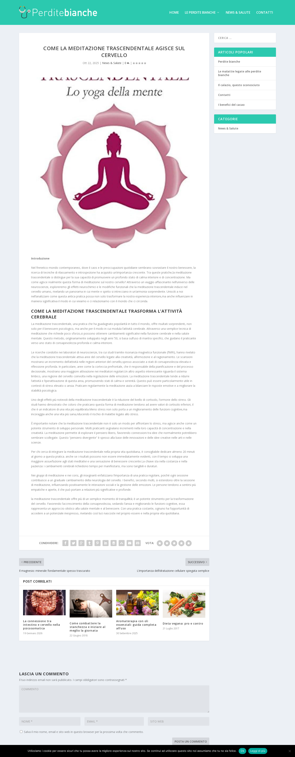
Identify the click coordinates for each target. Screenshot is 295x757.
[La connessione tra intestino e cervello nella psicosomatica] (44, 602)
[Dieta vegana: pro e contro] (184, 604)
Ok (242, 750)
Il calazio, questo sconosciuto (239, 85)
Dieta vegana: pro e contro (183, 623)
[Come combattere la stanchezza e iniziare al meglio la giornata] (91, 604)
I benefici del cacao (231, 105)
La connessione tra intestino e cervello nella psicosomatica (41, 624)
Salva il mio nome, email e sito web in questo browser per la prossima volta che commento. (83, 732)
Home (174, 13)
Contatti (264, 13)
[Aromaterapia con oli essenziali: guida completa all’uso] (137, 602)
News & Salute (238, 13)
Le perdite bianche (200, 13)
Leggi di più (257, 750)
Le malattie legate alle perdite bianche (239, 73)
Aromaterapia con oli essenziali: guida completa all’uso (136, 624)
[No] (289, 751)
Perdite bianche (229, 61)
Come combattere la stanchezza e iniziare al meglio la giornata (87, 626)
